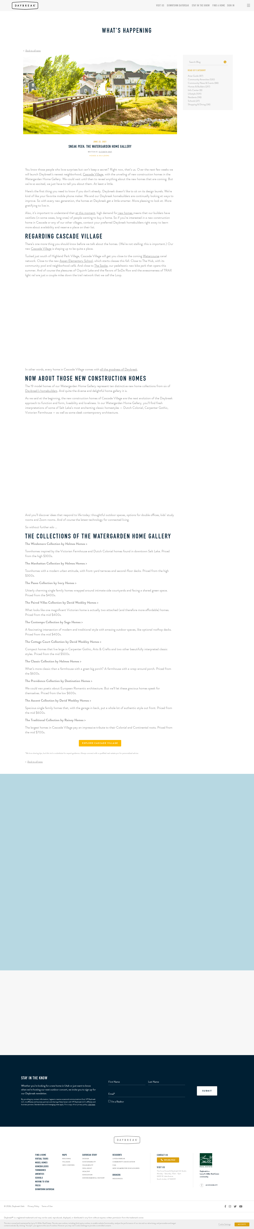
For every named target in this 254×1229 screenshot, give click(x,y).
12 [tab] (111, 504)
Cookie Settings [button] (224, 1224)
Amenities (39, 1174)
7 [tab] (88, 504)
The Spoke (101, 265)
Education (87, 1175)
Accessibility (211, 1185)
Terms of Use (47, 1206)
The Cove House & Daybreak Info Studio (127, 936)
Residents (117, 1155)
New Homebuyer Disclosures (126, 1168)
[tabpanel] (100, 327)
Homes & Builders (99, 155)
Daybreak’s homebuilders (41, 390)
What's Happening (127, 31)
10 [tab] (102, 504)
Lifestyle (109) (194, 93)
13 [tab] (116, 504)
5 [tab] (79, 504)
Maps (64, 1155)
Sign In (230, 5)
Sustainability (89, 1162)
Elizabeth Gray (105, 152)
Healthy (86, 1171)
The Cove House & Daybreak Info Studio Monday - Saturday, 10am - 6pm (171, 1172)
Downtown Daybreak (178, 5)
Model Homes (41, 1163)
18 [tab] (139, 504)
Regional (66, 1159)
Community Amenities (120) (201, 79)
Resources (118, 1179)
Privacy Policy (33, 1206)
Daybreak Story (89, 1155)
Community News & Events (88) (203, 83)
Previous (33, 330)
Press (38, 1186)
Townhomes (40, 1170)
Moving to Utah (42, 1182)
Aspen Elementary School (76, 260)
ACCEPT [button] (242, 1224)
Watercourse (151, 256)
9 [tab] (97, 504)
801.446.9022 (127, 958)
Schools (39, 1178)
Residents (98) (194, 97)
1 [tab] (60, 504)
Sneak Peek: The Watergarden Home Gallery (100, 147)
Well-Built (87, 1168)
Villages (66, 1162)
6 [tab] (83, 504)
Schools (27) (194, 101)
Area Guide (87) (195, 76)
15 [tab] (125, 504)
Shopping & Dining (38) (199, 104)
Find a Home (218, 5)
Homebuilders (42, 1166)
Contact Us (162, 1155)
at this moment (85, 212)
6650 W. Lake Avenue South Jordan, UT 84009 (166, 1177)
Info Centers (68, 1165)
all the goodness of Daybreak (118, 369)
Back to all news (33, 51)
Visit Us (160, 5)
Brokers (117, 1175)
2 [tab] (93, 359)
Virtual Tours (41, 1159)
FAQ (114, 1165)
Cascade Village (93, 174)
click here (91, 1104)
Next (167, 330)
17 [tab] (134, 504)
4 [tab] (74, 504)
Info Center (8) (195, 90)
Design (85, 1159)
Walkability (87, 1165)
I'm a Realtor (117, 1102)
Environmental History (93, 1178)
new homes (125, 212)
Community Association (124, 1162)
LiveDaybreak (119, 1159)
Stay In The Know (201, 5)
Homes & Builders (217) (199, 86)
